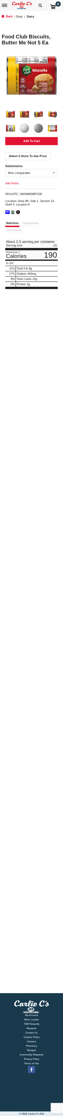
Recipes (31, 1050)
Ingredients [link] (31, 223)
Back (9, 16)
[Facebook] (31, 1069)
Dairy (30, 16)
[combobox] (31, 173)
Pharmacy (31, 1045)
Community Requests (31, 1054)
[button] (10, 114)
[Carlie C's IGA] (22, 4)
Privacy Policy (31, 1059)
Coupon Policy (32, 1037)
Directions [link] (14, 230)
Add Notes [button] (12, 183)
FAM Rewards (31, 1023)
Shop (19, 16)
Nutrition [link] (12, 223)
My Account (31, 1015)
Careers (31, 1041)
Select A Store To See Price (28, 156)
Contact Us (31, 1032)
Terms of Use (31, 1063)
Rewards (31, 1028)
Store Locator (31, 1019)
